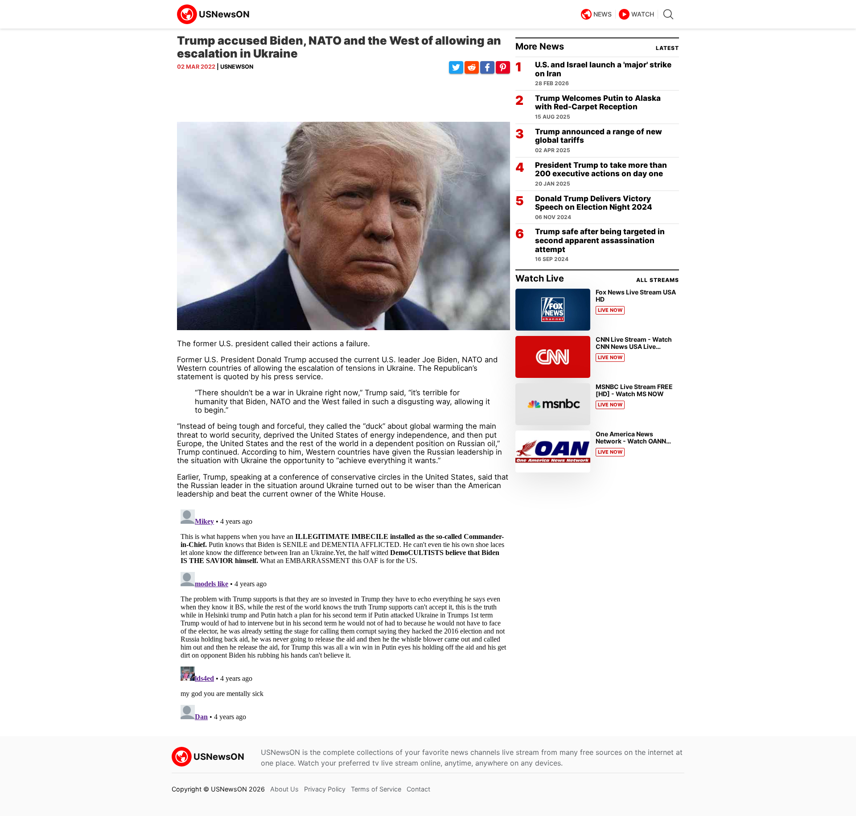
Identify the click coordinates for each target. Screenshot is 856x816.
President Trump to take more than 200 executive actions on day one (601, 169)
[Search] (668, 14)
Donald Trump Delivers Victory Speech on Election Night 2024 (593, 203)
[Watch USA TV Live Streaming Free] (214, 14)
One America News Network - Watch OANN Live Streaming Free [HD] (633, 441)
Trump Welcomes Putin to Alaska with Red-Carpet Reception (598, 103)
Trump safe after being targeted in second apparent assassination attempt (600, 240)
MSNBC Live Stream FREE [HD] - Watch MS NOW (634, 390)
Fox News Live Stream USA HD (636, 295)
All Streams (657, 280)
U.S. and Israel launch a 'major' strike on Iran (603, 69)
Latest (667, 48)
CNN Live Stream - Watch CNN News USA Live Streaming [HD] (634, 346)
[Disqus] (343, 617)
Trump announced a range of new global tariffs (598, 136)
